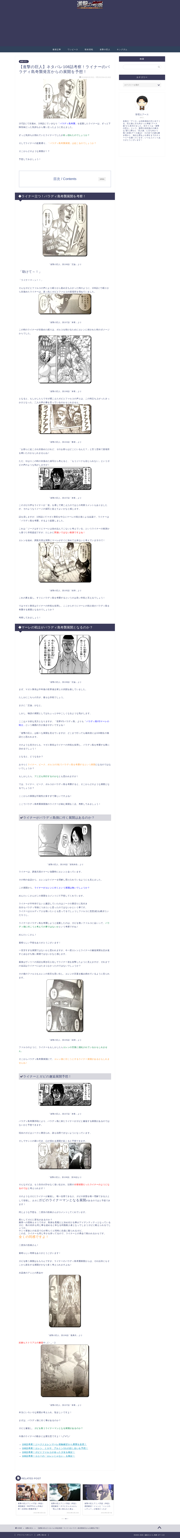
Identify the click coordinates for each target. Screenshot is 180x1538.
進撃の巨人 (105, 49)
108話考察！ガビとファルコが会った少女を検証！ (48, 1452)
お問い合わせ (41, 1535)
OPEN (102, 179)
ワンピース (73, 49)
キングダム (122, 49)
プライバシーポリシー (25, 1535)
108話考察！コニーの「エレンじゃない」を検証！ (48, 1456)
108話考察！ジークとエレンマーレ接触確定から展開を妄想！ (54, 1444)
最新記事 (57, 49)
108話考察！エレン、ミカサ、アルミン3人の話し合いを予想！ (55, 1448)
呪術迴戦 (89, 49)
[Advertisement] (90, 28)
